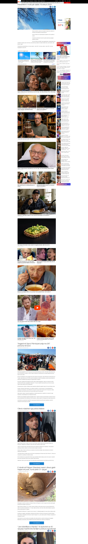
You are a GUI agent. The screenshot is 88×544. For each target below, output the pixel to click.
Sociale (40, 2)
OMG (57, 2)
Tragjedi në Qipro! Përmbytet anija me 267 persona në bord (34, 344)
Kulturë (42, 2)
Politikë (25, 2)
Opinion (27, 2)
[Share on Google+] (52, 348)
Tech (51, 2)
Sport (53, 2)
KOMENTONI (37, 404)
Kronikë (34, 2)
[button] (69, 1)
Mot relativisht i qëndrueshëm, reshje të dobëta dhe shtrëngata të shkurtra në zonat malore (37, 61)
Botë (39, 0)
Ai (49, 2)
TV (59, 2)
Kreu (22, 2)
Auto (55, 2)
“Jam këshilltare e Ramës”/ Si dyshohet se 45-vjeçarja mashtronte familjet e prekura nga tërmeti (63, 71)
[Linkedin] (55, 7)
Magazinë (45, 2)
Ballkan (35, 0)
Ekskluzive (43, 0)
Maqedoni (31, 0)
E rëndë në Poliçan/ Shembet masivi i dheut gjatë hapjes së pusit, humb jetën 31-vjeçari (63, 67)
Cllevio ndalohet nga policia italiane (31, 408)
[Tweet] (52, 7)
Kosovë (27, 0)
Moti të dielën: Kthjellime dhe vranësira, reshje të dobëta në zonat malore (23, 61)
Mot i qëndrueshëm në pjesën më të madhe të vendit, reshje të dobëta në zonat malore (49, 61)
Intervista (30, 2)
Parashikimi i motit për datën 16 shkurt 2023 (35, 4)
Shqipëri (23, 0)
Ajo (48, 2)
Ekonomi (36, 2)
